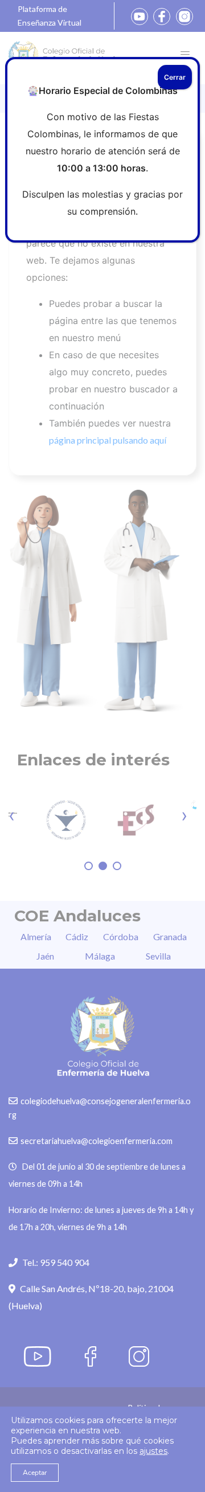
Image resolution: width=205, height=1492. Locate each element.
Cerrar (175, 77)
